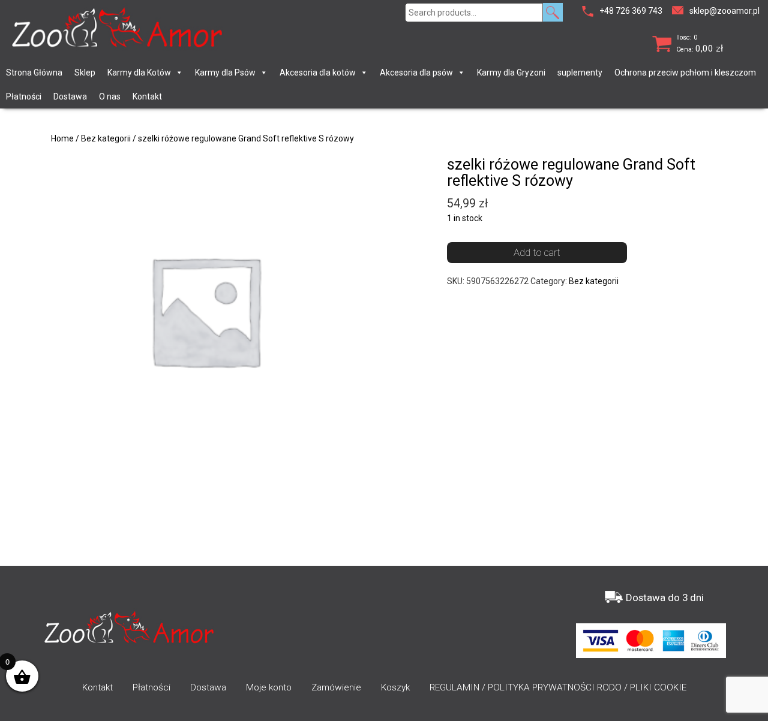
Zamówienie (336, 687)
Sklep (84, 72)
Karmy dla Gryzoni (511, 72)
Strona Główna (34, 72)
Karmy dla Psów (225, 72)
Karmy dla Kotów (139, 72)
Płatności (23, 96)
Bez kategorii (106, 138)
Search (553, 12)
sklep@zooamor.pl (724, 11)
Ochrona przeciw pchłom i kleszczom (685, 72)
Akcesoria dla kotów (318, 72)
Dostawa (70, 96)
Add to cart (537, 252)
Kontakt (147, 96)
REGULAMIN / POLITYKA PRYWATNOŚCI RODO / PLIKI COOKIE (558, 687)
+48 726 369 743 (630, 11)
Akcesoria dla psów (416, 72)
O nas (110, 96)
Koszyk (395, 687)
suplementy (579, 72)
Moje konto (269, 687)
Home (62, 138)
